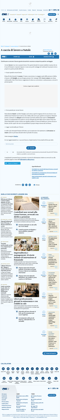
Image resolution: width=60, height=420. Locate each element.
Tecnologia (40, 14)
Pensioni (19, 197)
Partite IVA (51, 203)
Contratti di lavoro (47, 10)
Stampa (16, 56)
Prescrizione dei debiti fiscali (37, 410)
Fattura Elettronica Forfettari (51, 334)
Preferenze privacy (6, 405)
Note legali (4, 398)
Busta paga (39, 10)
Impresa (24, 14)
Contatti (4, 399)
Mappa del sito (5, 409)
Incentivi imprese (23, 10)
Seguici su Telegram (13, 163)
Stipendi (34, 10)
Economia (12, 14)
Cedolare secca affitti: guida (22, 396)
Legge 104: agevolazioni (34, 407)
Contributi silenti (53, 236)
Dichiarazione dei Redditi (12, 10)
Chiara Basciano (48, 49)
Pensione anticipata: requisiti (22, 400)
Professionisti (21, 284)
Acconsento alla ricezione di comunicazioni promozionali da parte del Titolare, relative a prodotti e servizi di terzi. (37, 153)
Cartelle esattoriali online (36, 400)
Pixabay (15, 136)
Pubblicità (4, 396)
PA (35, 14)
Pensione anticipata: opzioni (22, 403)
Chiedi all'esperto (51, 353)
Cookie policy (5, 403)
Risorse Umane (6, 263)
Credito (29, 10)
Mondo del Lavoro (7, 219)
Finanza (18, 14)
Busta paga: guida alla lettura (37, 403)
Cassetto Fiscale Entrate (21, 407)
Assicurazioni (52, 312)
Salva (31, 56)
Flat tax (50, 294)
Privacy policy (5, 401)
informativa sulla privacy (27, 159)
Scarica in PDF (48, 56)
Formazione (5, 241)
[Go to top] (50, 415)
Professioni (31, 14)
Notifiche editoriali (6, 407)
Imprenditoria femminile (24, 237)
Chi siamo (4, 394)
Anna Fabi (55, 231)
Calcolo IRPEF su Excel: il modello (21, 410)
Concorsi (4, 284)
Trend (2, 10)
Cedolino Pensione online (36, 396)
